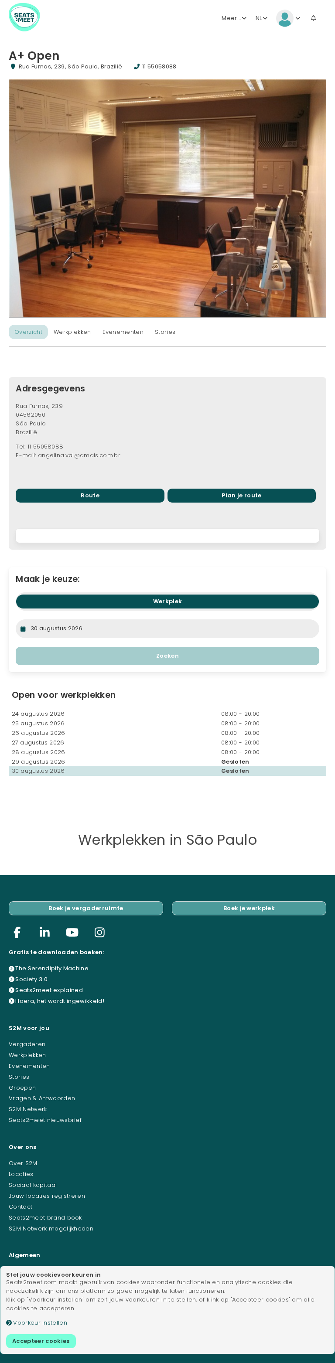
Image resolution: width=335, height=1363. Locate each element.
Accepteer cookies (41, 1341)
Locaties (21, 1174)
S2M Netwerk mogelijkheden (51, 1228)
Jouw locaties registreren (47, 1196)
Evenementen (123, 332)
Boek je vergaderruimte (85, 908)
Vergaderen (27, 1044)
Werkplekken (72, 332)
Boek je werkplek (249, 908)
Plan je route (241, 495)
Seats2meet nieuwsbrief (45, 1120)
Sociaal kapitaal (33, 1185)
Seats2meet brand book (45, 1217)
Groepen (22, 1088)
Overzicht (28, 332)
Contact (20, 1207)
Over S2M (23, 1163)
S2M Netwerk (28, 1109)
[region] (167, 536)
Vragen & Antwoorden (42, 1098)
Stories (165, 332)
